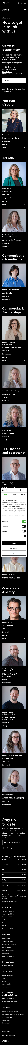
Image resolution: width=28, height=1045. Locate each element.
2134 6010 (5, 243)
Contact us (5, 987)
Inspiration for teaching (9, 1001)
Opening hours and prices (12, 63)
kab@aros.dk (6, 765)
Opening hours (6, 938)
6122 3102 (5, 679)
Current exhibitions (9, 69)
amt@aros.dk (6, 246)
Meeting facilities (7, 965)
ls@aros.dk (5, 400)
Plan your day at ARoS (9, 944)
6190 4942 (5, 296)
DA (22, 3)
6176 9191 (5, 195)
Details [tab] (14, 494)
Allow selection (14, 548)
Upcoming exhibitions (8, 914)
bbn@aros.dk (6, 354)
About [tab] (23, 494)
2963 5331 (5, 801)
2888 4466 (5, 762)
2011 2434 (5, 397)
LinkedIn (4, 144)
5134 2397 (5, 351)
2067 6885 (5, 723)
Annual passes (6, 947)
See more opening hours (9, 901)
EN (25, 3)
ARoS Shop (5, 953)
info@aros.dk (6, 1023)
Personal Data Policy (8, 1035)
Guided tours (7, 71)
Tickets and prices (8, 941)
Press (4, 981)
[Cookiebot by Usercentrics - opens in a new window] (19, 490)
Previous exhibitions (8, 917)
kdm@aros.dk (6, 682)
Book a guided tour (8, 956)
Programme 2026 (7, 929)
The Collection (6, 926)
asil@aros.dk (6, 299)
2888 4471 (5, 629)
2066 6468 (5, 436)
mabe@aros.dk (7, 440)
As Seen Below (6, 920)
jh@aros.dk (5, 632)
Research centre (7, 975)
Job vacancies (6, 984)
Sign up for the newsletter (12, 842)
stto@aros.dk (6, 198)
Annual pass (7, 65)
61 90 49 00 (6, 1020)
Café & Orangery (8, 67)
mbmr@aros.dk (7, 726)
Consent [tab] (5, 494)
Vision (4, 978)
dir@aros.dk (6, 141)
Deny (14, 553)
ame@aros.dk (6, 804)
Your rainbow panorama (9, 923)
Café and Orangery (8, 950)
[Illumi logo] (5, 9)
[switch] (24, 526)
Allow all (14, 543)
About (4, 147)
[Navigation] (25, 9)
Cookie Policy (6, 1032)
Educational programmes (12, 74)
